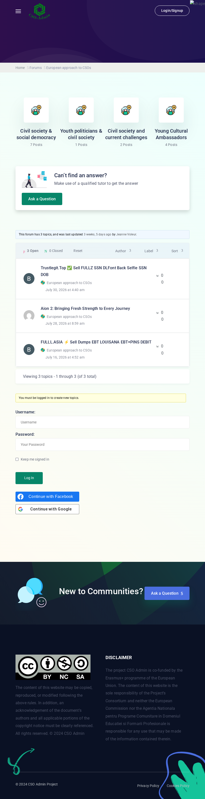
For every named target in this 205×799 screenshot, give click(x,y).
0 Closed (56, 251)
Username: (25, 412)
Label (148, 251)
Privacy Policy (148, 786)
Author (120, 251)
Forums (36, 68)
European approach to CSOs (69, 283)
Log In (29, 478)
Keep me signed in (35, 459)
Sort (175, 251)
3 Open (32, 251)
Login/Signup (172, 11)
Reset (78, 251)
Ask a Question (42, 199)
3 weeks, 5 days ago (98, 234)
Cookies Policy (178, 786)
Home (20, 68)
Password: (25, 434)
